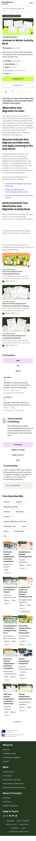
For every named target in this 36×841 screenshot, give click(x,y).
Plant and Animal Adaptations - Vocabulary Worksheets (14, 337)
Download (17, 79)
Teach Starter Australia (11, 780)
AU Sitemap (15, 828)
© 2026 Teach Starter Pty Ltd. (19, 832)
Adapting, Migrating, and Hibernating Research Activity (16, 190)
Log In (23, 828)
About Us (6, 750)
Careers (6, 761)
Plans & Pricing (8, 772)
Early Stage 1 (15, 390)
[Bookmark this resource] (6, 91)
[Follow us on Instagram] (7, 816)
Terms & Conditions (22, 821)
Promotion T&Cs (11, 824)
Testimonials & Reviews (11, 757)
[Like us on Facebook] (10, 816)
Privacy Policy (24, 824)
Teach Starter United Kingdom (14, 787)
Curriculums (7, 776)
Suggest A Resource (10, 806)
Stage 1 (13, 408)
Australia (10, 821)
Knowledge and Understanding (13, 393)
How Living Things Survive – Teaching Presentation (12, 272)
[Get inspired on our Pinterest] (16, 816)
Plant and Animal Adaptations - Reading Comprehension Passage (15, 304)
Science (6, 390)
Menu (31, 3)
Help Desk (6, 798)
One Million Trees (9, 753)
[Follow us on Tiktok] (4, 816)
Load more (17, 722)
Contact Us (7, 802)
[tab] (18, 360)
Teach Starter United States (13, 783)
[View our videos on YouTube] (13, 816)
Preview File (18, 85)
